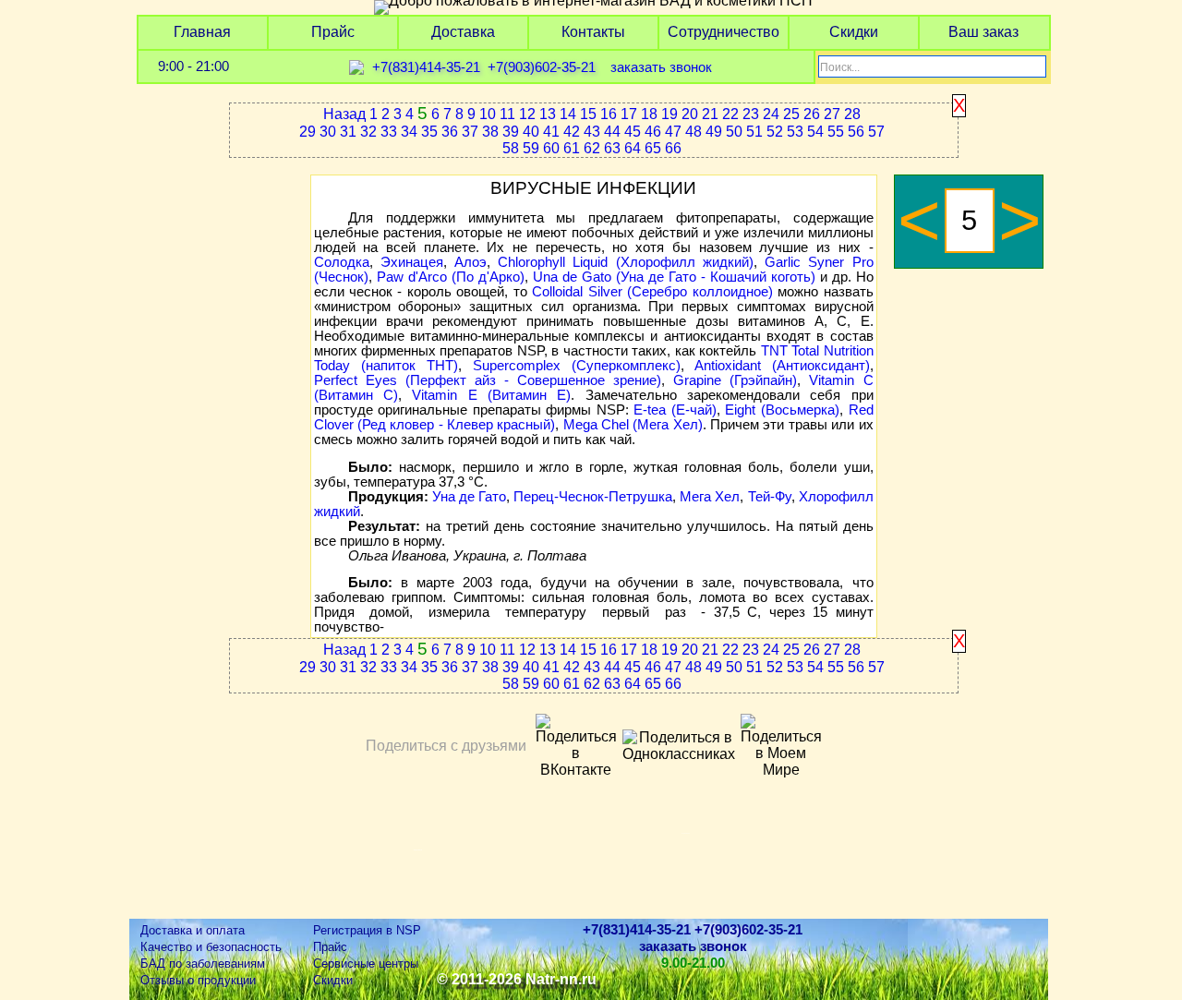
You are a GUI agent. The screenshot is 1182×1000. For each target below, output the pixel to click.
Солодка (341, 262)
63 (612, 148)
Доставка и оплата (192, 930)
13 (547, 114)
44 (612, 131)
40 (531, 131)
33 (388, 131)
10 (487, 114)
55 (835, 131)
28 (852, 114)
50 (734, 131)
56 (856, 131)
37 (470, 131)
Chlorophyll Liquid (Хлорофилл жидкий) (626, 262)
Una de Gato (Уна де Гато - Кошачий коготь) (674, 277)
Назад (344, 114)
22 (730, 114)
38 (490, 131)
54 (815, 131)
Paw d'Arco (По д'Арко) (451, 277)
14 (568, 114)
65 (653, 148)
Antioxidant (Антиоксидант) (782, 365)
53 (795, 131)
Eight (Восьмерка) (782, 410)
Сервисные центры (365, 963)
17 (629, 114)
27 (832, 114)
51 (754, 131)
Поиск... (840, 67)
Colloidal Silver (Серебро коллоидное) (652, 291)
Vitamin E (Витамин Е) (491, 395)
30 (328, 131)
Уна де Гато (469, 496)
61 (571, 148)
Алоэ (470, 262)
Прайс (333, 32)
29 (307, 131)
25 (791, 114)
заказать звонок (661, 67)
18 (649, 114)
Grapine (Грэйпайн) (735, 380)
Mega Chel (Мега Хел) (633, 424)
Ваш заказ (983, 32)
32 (368, 131)
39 (510, 131)
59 (531, 148)
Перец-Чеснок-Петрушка (592, 496)
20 (689, 114)
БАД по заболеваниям (202, 963)
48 (693, 131)
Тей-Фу (769, 496)
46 (653, 131)
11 (507, 114)
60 (551, 148)
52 (774, 131)
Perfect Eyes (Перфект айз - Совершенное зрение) (488, 380)
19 (669, 114)
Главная (202, 32)
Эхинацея (411, 262)
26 (811, 114)
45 (632, 131)
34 (409, 131)
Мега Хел (710, 496)
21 (710, 114)
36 (449, 131)
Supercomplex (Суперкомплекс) (577, 365)
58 (510, 148)
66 (673, 148)
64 (632, 148)
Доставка (463, 32)
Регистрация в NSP (367, 930)
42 (571, 131)
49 (714, 131)
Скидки (853, 32)
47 (673, 131)
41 (551, 131)
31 (348, 131)
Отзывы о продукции (198, 980)
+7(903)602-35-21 (542, 67)
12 (527, 114)
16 (608, 114)
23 (750, 114)
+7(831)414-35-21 (426, 67)
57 (876, 131)
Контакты (593, 32)
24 (771, 114)
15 (588, 114)
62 (592, 148)
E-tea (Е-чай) (675, 410)
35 (429, 131)
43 (592, 131)
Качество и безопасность (211, 947)
